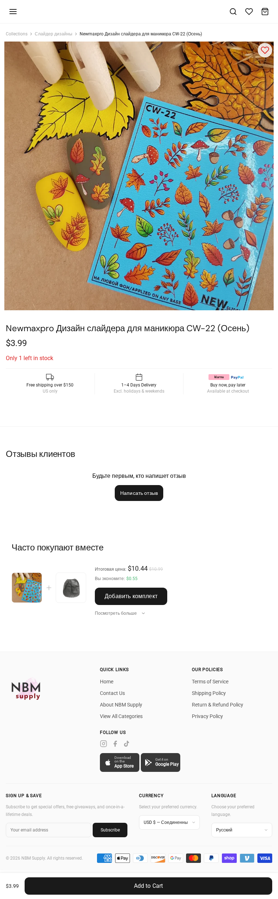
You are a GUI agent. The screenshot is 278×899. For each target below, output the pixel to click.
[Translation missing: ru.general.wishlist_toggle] (265, 50)
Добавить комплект (131, 596)
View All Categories (121, 716)
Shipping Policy (209, 693)
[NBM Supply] (27, 688)
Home (106, 681)
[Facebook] (115, 743)
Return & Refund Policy (217, 705)
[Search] (233, 11)
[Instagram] (103, 743)
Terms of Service (210, 681)
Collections (17, 33)
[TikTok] (126, 743)
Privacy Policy (207, 716)
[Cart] (265, 11)
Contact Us (112, 693)
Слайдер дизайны (53, 33)
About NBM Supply (121, 705)
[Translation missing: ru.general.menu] (13, 11)
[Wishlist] (249, 11)
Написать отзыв (139, 493)
